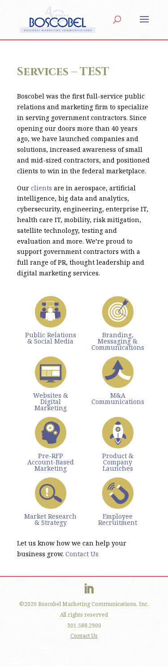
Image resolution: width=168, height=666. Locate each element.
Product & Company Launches (118, 462)
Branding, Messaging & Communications (117, 341)
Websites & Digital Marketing (50, 401)
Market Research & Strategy (50, 519)
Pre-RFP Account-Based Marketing (50, 462)
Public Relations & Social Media (50, 338)
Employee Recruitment (117, 519)
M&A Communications (117, 398)
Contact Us (82, 554)
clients (41, 188)
